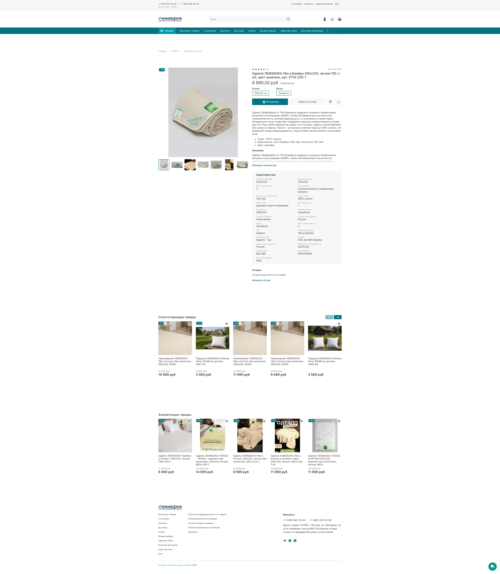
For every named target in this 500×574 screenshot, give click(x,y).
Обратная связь (289, 30)
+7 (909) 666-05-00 (190, 4)
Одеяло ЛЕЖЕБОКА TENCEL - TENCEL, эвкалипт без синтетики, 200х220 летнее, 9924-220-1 (212, 460)
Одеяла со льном (193, 51)
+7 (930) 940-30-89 (294, 520)
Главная (162, 51)
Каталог (169, 30)
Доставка (239, 30)
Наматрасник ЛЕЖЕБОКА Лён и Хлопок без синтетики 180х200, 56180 (174, 361)
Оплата (251, 30)
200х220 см (260, 93)
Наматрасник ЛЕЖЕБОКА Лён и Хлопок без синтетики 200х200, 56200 (249, 361)
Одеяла (175, 51)
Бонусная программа (312, 30)
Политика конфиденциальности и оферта (207, 514)
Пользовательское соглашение (202, 519)
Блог (337, 4)
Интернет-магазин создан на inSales (175, 565)
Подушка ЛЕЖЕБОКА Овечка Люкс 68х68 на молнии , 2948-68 (324, 361)
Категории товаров (189, 30)
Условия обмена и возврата (201, 523)
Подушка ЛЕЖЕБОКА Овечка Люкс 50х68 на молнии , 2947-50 (212, 361)
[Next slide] (244, 112)
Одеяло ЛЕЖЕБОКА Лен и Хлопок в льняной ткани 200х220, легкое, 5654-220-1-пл (287, 460)
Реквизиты (193, 532)
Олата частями (165, 549)
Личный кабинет (268, 30)
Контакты (309, 4)
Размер (256, 88)
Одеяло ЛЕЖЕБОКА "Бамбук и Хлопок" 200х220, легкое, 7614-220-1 (174, 458)
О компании (296, 4)
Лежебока (284, 93)
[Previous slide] (162, 112)
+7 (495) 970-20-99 (167, 4)
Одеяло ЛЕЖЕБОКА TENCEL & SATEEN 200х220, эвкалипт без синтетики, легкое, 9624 (324, 460)
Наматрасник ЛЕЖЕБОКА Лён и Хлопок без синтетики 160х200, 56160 (287, 361)
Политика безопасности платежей (204, 527)
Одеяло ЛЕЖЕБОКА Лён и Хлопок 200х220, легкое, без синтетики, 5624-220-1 (250, 458)
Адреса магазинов (324, 4)
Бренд (279, 88)
